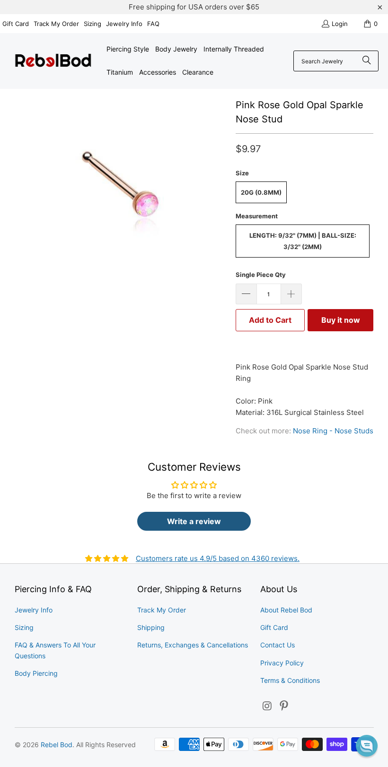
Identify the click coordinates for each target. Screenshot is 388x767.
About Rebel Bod (286, 610)
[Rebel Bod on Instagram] (267, 706)
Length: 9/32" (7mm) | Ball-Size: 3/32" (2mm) (302, 241)
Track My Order (56, 23)
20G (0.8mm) (261, 192)
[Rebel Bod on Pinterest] (284, 706)
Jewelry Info (124, 23)
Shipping (151, 627)
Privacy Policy (282, 663)
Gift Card (15, 23)
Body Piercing (36, 673)
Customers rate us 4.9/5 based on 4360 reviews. (218, 558)
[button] (367, 746)
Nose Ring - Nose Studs (333, 430)
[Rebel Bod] (53, 61)
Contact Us (277, 645)
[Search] (367, 61)
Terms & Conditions (290, 680)
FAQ (153, 23)
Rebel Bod (56, 745)
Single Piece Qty (261, 274)
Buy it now (340, 320)
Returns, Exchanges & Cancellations (192, 645)
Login (340, 23)
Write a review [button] (194, 521)
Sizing (92, 23)
